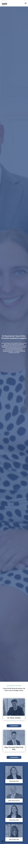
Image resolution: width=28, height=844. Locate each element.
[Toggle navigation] (25, 3)
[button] (2, 841)
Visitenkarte (14, 725)
